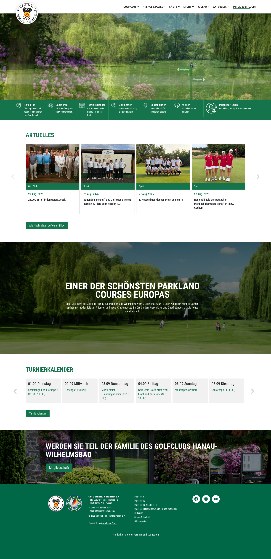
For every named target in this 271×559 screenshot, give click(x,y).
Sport (187, 6)
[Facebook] (196, 499)
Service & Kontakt (142, 517)
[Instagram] (206, 499)
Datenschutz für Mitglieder (145, 505)
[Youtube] (216, 499)
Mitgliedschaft (59, 468)
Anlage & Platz (153, 6)
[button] (131, 6)
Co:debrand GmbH (109, 523)
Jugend (202, 6)
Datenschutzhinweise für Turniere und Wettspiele (155, 509)
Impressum (139, 496)
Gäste (173, 6)
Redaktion (138, 513)
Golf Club (129, 6)
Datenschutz (139, 501)
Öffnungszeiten (141, 521)
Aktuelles (220, 6)
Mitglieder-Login (244, 6)
